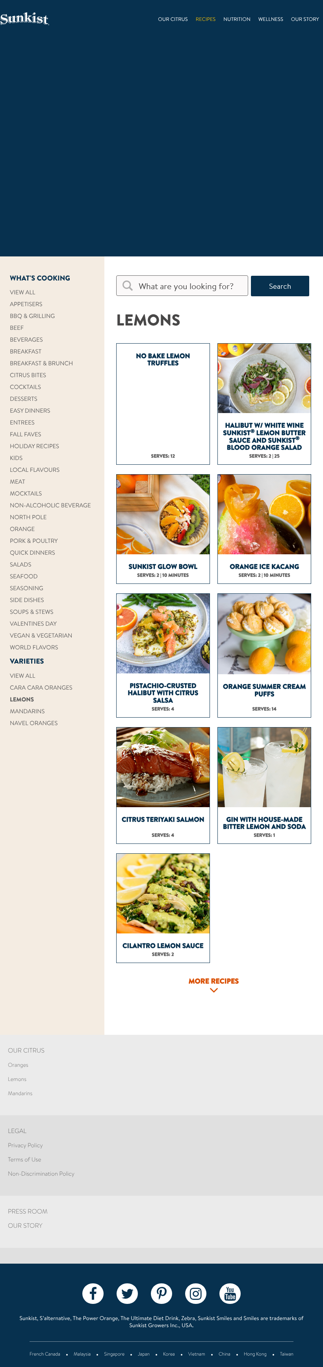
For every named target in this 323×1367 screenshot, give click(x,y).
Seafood (24, 577)
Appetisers (26, 305)
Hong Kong (255, 1354)
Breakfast (25, 352)
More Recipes (214, 982)
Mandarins (27, 712)
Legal (17, 1132)
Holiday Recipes (34, 447)
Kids (16, 459)
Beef (17, 328)
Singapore (114, 1354)
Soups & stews (32, 612)
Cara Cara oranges (41, 688)
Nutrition (237, 19)
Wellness (270, 19)
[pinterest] (161, 1293)
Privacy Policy (25, 1146)
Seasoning (26, 589)
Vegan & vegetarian (41, 636)
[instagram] (195, 1293)
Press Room (28, 1212)
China (224, 1354)
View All (22, 293)
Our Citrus (172, 19)
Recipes (206, 19)
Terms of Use (24, 1160)
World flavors (34, 648)
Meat (17, 482)
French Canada (45, 1354)
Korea (169, 1354)
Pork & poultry (34, 541)
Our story (305, 19)
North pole (28, 518)
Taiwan (286, 1354)
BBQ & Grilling (32, 317)
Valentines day (33, 624)
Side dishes (27, 601)
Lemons (22, 700)
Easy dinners (30, 411)
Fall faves (25, 435)
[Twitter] (127, 1293)
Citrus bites (28, 376)
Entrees (22, 423)
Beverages (26, 340)
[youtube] (230, 1293)
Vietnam (196, 1354)
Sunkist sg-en (24, 18)
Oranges (18, 1065)
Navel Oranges (34, 724)
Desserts (23, 399)
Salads (20, 565)
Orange (22, 530)
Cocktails (25, 388)
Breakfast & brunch (41, 364)
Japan (144, 1354)
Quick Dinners (32, 553)
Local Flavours (34, 470)
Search (280, 286)
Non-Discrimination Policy (41, 1174)
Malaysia (82, 1354)
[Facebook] (93, 1293)
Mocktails (26, 494)
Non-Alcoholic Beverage (50, 506)
